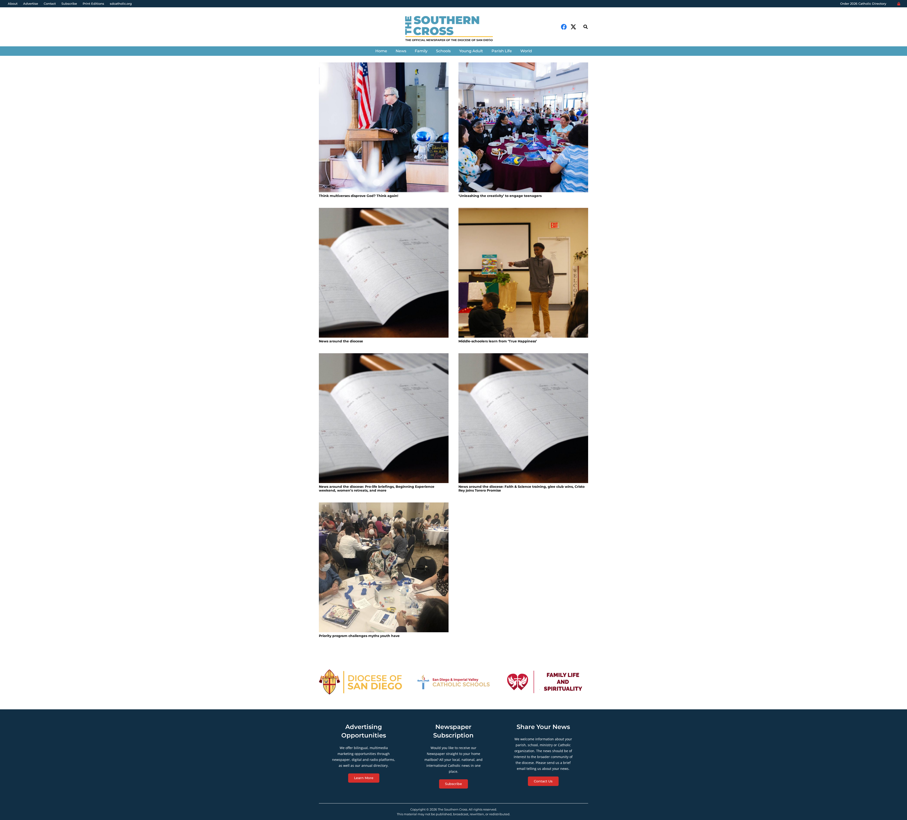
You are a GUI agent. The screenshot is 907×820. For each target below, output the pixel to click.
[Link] (453, 29)
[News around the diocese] (384, 273)
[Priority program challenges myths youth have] (384, 567)
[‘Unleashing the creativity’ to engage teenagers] (523, 127)
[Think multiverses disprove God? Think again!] (384, 127)
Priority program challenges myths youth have (359, 636)
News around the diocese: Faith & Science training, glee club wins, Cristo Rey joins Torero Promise (521, 488)
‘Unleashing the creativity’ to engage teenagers (500, 196)
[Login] (898, 3)
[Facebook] (564, 27)
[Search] (585, 26)
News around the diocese (341, 341)
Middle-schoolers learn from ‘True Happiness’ (497, 341)
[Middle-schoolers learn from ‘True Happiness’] (523, 273)
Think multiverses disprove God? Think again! (358, 196)
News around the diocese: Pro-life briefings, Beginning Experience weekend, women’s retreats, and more (376, 488)
